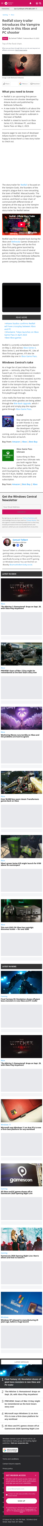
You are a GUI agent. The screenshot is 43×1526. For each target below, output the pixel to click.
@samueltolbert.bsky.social (20, 564)
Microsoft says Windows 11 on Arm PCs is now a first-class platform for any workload (21, 1416)
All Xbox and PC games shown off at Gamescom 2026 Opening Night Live (22, 1427)
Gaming (5, 15)
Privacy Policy (29, 1509)
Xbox (12, 15)
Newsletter (36, 84)
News (5, 38)
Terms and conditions (11, 1459)
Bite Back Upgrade (22, 403)
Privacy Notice (31, 520)
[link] (8, 421)
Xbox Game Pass (29, 356)
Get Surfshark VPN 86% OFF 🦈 (25, 9)
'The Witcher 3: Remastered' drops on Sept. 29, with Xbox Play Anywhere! (22, 1393)
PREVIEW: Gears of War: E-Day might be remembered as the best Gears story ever (22, 1404)
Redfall (24, 184)
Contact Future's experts (12, 1464)
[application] (21, 296)
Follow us (25, 84)
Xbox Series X (29, 347)
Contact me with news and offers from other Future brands (21, 1495)
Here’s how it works (21, 50)
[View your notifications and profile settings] (30, 3)
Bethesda (15, 241)
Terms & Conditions (19, 1510)
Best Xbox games (13, 337)
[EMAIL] (22, 545)
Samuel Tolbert (16, 38)
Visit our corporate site (19, 1443)
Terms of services (28, 518)
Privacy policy (8, 1468)
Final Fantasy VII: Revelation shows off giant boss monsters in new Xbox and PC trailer (23, 1382)
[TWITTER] (14, 545)
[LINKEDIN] (18, 545)
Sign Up (21, 1501)
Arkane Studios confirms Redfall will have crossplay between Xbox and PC (20, 326)
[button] (40, 3)
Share (7, 84)
